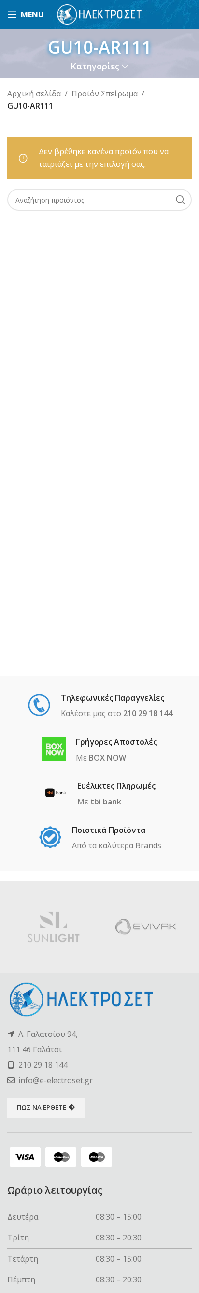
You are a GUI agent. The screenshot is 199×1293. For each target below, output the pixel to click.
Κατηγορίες (95, 66)
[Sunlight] (53, 927)
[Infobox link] (99, 706)
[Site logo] (100, 13)
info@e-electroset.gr (55, 1080)
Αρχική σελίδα (34, 93)
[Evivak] (146, 927)
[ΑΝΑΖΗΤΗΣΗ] (181, 200)
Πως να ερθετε (41, 1107)
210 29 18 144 (43, 1065)
